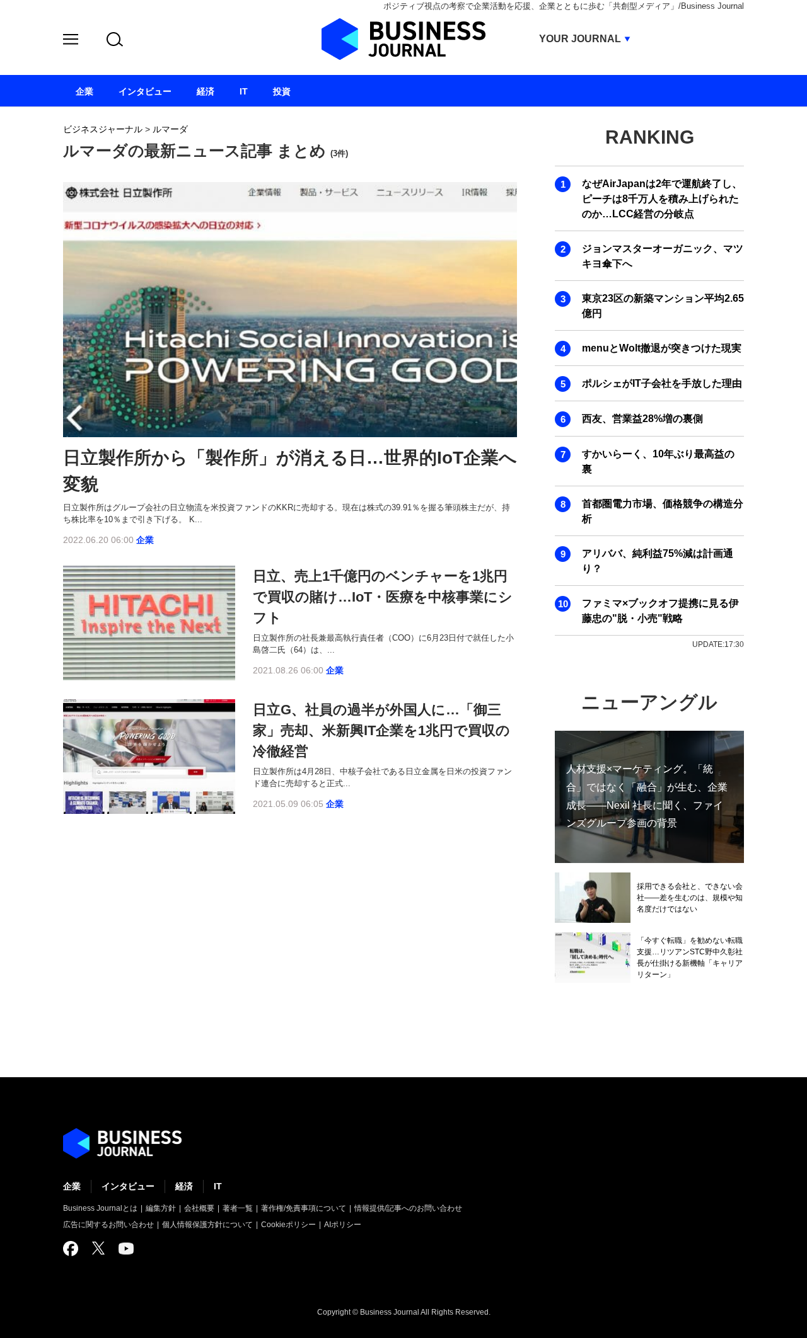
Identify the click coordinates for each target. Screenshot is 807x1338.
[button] (70, 41)
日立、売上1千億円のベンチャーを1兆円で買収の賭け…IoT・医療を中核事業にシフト (383, 597)
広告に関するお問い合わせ (108, 1224)
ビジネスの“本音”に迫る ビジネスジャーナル (122, 1143)
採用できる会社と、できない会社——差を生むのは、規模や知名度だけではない (690, 897)
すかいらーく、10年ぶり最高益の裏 (658, 461)
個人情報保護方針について (207, 1224)
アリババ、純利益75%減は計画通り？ (657, 561)
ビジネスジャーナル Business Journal (403, 39)
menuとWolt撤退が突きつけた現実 (661, 348)
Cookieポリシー (288, 1224)
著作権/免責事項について (303, 1208)
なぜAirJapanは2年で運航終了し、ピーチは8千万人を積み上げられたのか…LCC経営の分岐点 (662, 198)
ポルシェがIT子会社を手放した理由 (662, 383)
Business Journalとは (100, 1208)
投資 (282, 91)
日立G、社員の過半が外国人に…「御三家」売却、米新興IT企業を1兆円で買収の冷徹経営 (381, 730)
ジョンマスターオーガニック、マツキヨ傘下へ (662, 256)
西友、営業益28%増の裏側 (642, 418)
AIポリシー (342, 1224)
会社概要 (199, 1208)
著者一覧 (238, 1208)
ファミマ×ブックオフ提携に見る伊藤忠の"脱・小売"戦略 (660, 611)
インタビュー (128, 1186)
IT (218, 1186)
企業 (145, 540)
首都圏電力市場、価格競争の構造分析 (662, 511)
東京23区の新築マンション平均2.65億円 (663, 306)
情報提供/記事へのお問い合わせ (408, 1208)
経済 (184, 1186)
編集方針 (161, 1208)
